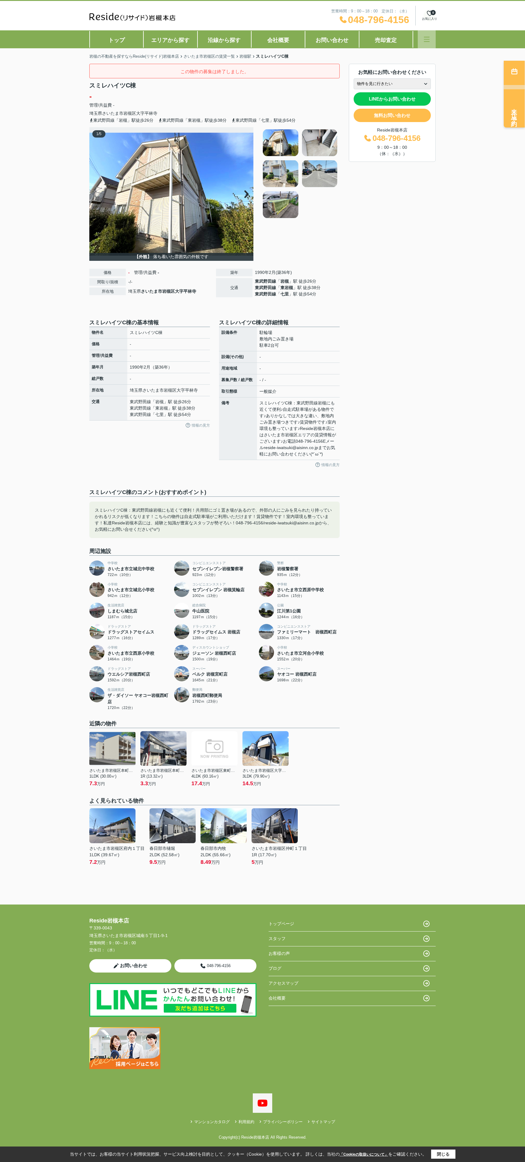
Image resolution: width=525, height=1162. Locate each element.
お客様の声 (279, 953)
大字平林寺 (146, 113)
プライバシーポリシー (283, 1121)
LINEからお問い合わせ (392, 98)
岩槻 (284, 281)
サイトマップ (323, 1121)
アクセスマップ (283, 983)
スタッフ (277, 938)
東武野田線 (265, 281)
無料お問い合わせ (392, 115)
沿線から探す (224, 40)
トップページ (281, 923)
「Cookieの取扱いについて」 (364, 1154)
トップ (116, 40)
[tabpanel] (300, 173)
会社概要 (278, 40)
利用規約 (246, 1121)
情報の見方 (201, 425)
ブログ (275, 968)
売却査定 (386, 40)
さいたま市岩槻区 (119, 113)
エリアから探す (170, 40)
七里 (284, 293)
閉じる (443, 1154)
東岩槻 (286, 287)
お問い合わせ (332, 40)
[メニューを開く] (427, 39)
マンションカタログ (212, 1121)
